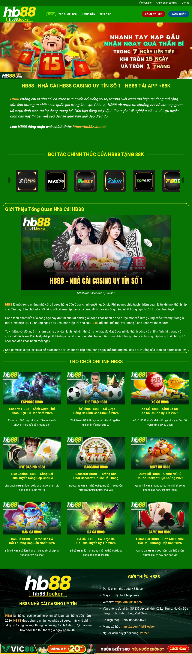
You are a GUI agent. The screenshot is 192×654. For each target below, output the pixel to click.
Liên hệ (185, 2)
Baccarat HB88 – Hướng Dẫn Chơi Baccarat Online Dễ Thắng (95, 476)
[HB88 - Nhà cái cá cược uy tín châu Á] (21, 14)
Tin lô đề (105, 14)
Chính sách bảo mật (166, 2)
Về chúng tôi (145, 2)
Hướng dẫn (88, 14)
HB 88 (94, 323)
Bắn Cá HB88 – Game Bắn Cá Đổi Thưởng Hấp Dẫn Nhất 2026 (32, 541)
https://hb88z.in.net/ (89, 127)
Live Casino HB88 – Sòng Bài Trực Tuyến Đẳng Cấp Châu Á (32, 476)
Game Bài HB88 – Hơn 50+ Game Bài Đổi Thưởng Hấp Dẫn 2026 (160, 541)
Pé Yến (144, 633)
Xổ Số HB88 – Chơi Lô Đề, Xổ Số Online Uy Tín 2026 (159, 411)
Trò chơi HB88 (67, 14)
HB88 (51, 14)
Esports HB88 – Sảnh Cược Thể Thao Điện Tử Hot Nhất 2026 (32, 411)
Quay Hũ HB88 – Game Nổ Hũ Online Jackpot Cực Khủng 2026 (160, 476)
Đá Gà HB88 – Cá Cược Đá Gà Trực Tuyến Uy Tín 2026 (96, 541)
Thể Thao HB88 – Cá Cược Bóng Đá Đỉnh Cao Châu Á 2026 (96, 411)
